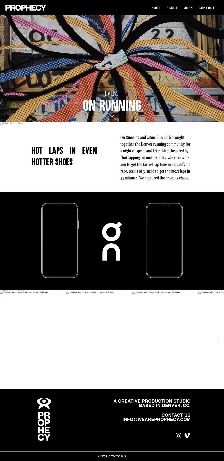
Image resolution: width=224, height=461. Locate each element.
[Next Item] (218, 339)
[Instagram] (178, 435)
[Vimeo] (187, 435)
